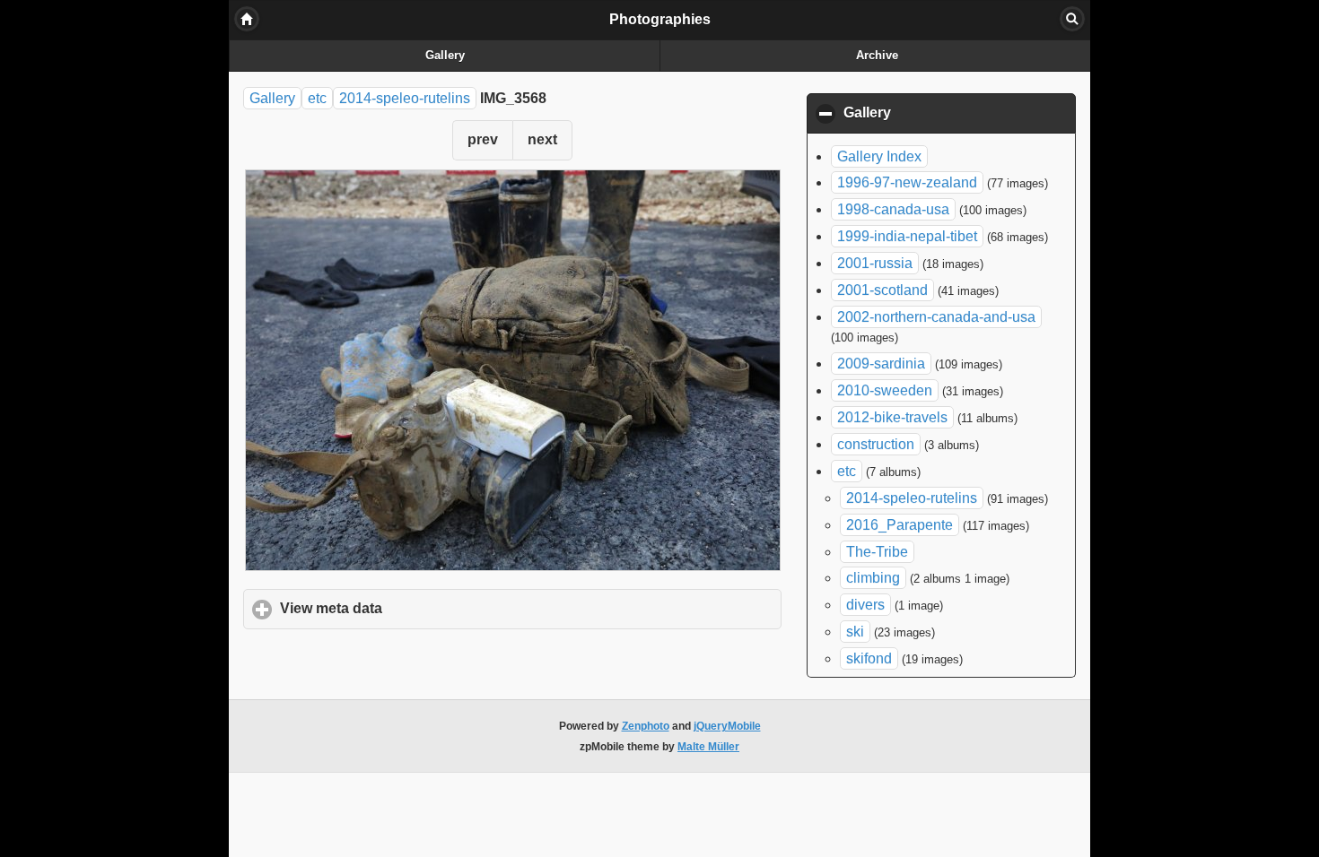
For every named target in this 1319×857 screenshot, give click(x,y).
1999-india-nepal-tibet (907, 236)
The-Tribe (877, 551)
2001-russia (875, 263)
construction (875, 444)
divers (865, 604)
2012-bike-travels (892, 417)
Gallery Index (879, 156)
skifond (869, 658)
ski (855, 631)
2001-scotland (882, 290)
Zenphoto (645, 726)
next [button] (542, 139)
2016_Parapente (899, 524)
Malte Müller (708, 746)
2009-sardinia (881, 363)
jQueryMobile (727, 726)
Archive (877, 55)
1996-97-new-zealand (907, 182)
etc (317, 98)
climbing (873, 577)
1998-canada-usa (893, 209)
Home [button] (246, 18)
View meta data (414, 608)
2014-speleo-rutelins (404, 98)
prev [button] (482, 139)
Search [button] (1072, 18)
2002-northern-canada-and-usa (936, 317)
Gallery (445, 55)
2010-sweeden (884, 390)
